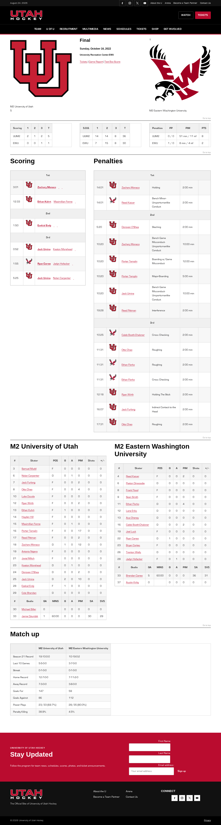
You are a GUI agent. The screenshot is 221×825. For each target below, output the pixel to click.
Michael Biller (29, 609)
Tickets (203, 15)
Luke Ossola (28, 496)
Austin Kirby (132, 582)
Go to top (207, 118)
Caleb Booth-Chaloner (133, 335)
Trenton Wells (133, 552)
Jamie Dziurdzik (30, 616)
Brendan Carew (134, 575)
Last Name (164, 753)
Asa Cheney (132, 517)
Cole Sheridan (29, 593)
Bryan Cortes (133, 545)
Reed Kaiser (128, 202)
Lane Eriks (131, 511)
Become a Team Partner (185, 3)
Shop (155, 29)
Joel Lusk (131, 531)
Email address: (166, 765)
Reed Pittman (129, 310)
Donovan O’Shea (130, 227)
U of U (50, 29)
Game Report (96, 61)
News (107, 29)
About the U (156, 3)
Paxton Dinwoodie (135, 483)
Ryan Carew (44, 263)
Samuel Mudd (29, 468)
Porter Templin (129, 261)
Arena (168, 3)
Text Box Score (112, 61)
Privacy (207, 820)
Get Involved (173, 29)
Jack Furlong (128, 409)
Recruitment (68, 29)
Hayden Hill (27, 517)
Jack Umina (44, 249)
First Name (164, 741)
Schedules (124, 29)
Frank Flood (132, 490)
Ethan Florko (128, 364)
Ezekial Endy (44, 225)
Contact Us (205, 3)
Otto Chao (127, 350)
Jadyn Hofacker (61, 263)
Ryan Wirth (128, 394)
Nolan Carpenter (62, 278)
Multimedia (90, 29)
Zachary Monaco (47, 187)
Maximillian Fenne (63, 201)
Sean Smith (132, 497)
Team (37, 29)
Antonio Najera (30, 551)
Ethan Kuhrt (44, 201)
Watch (186, 15)
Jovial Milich (28, 558)
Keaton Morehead (62, 249)
